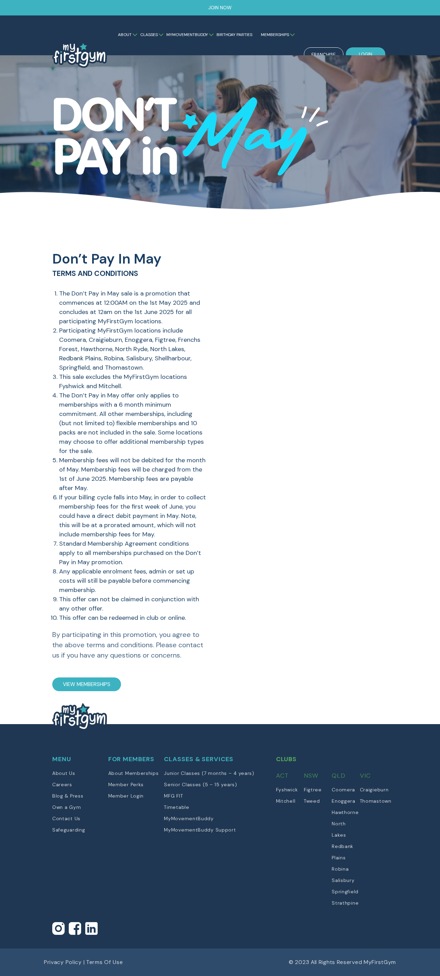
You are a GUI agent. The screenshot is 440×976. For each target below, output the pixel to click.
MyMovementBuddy (187, 34)
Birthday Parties (234, 34)
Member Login (126, 796)
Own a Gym (66, 807)
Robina (340, 869)
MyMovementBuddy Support (200, 830)
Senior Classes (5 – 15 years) (200, 784)
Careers (62, 784)
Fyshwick (287, 790)
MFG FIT (173, 796)
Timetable (176, 807)
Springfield (345, 891)
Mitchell (286, 801)
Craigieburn (374, 790)
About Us (63, 773)
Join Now (220, 7)
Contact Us (66, 818)
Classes (149, 34)
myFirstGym (80, 60)
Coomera (343, 790)
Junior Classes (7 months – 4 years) (209, 773)
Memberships (275, 34)
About (125, 34)
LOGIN (365, 54)
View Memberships (86, 684)
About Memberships (133, 773)
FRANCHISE (323, 55)
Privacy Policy (63, 962)
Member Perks (126, 784)
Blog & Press (67, 796)
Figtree (313, 790)
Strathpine (345, 903)
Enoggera (343, 801)
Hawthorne (345, 812)
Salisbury (343, 880)
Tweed (312, 801)
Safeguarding (68, 830)
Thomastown (376, 801)
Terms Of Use (104, 962)
